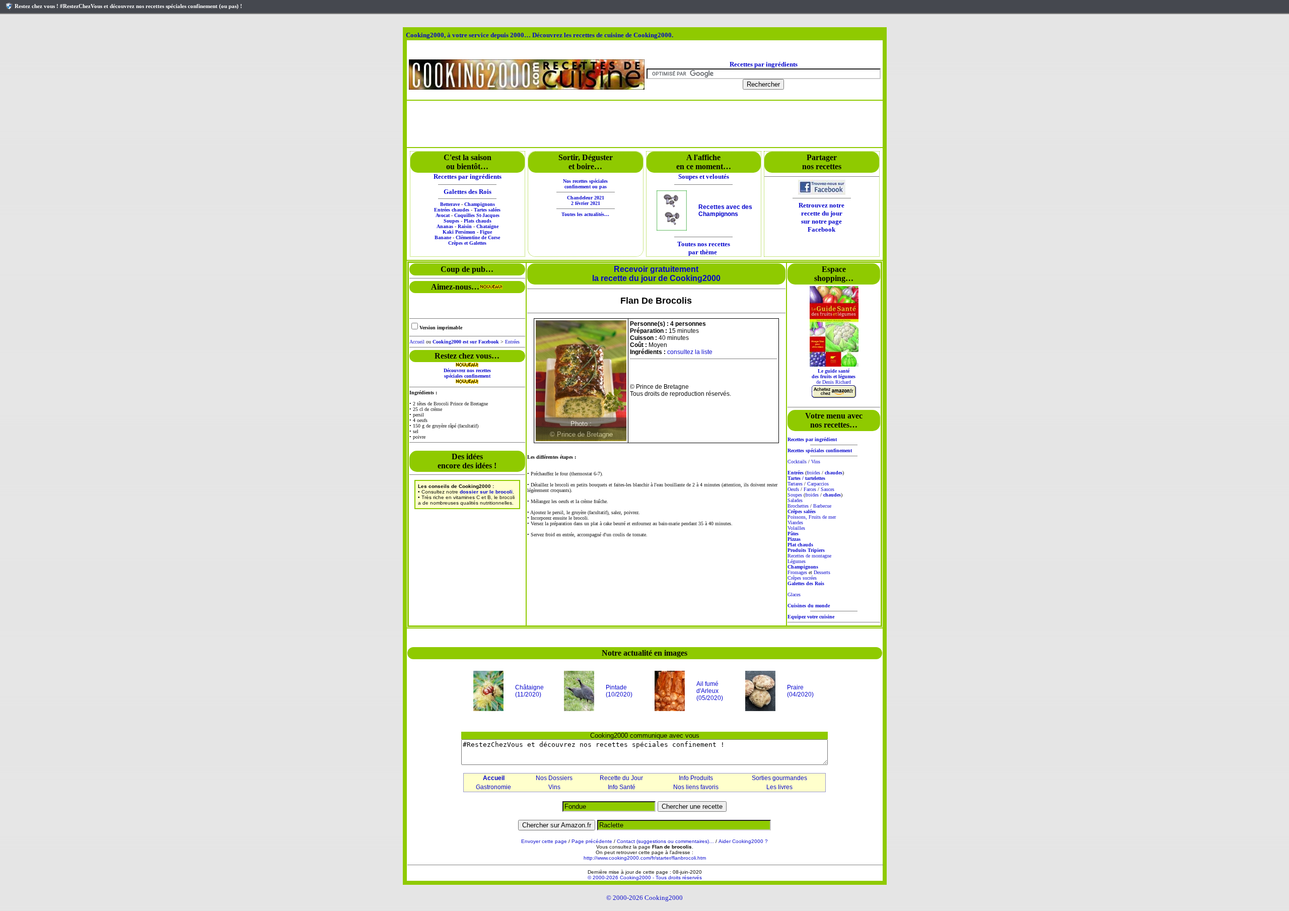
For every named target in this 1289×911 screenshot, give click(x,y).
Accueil (416, 341)
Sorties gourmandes (779, 778)
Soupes (794, 495)
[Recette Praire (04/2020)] (760, 709)
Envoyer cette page (544, 841)
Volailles (796, 528)
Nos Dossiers (554, 778)
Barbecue (822, 506)
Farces (810, 489)
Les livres (779, 787)
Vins (815, 461)
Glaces (794, 594)
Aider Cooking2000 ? (743, 841)
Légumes (796, 561)
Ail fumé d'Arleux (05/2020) (709, 691)
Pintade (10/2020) (619, 691)
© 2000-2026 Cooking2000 (644, 897)
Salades (795, 500)
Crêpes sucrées (802, 578)
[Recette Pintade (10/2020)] (579, 709)
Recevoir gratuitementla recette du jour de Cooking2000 (656, 274)
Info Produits (696, 778)
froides (813, 472)
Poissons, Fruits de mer (811, 517)
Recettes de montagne (809, 555)
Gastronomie (493, 787)
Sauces (827, 489)
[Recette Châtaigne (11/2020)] (488, 709)
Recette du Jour (621, 778)
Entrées (512, 341)
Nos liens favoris (696, 787)
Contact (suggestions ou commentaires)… (665, 841)
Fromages (797, 572)
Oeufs (793, 489)
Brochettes (798, 506)
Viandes (795, 522)
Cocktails (797, 461)
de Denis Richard (833, 376)
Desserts (822, 572)
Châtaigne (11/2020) (529, 691)
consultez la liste (689, 352)
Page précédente (591, 841)
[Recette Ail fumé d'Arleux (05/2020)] (670, 709)
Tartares (795, 483)
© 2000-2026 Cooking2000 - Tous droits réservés (645, 877)
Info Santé (621, 787)
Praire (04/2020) (800, 691)
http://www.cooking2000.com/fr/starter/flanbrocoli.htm (645, 858)
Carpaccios (818, 483)
